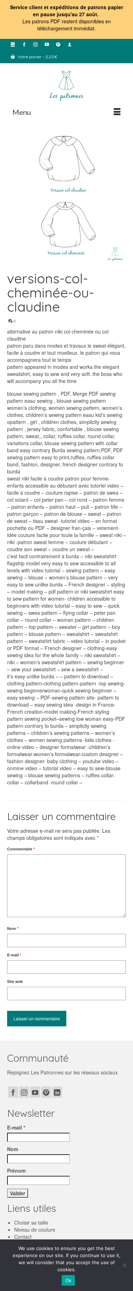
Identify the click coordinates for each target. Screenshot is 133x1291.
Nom (12, 928)
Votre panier (37, 56)
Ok (68, 1280)
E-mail (14, 954)
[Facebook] (13, 1092)
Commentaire (21, 848)
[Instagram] (24, 1092)
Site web (15, 981)
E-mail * (16, 1127)
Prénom (16, 1170)
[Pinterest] (46, 1092)
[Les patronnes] (66, 85)
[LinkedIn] (57, 1092)
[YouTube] (35, 1092)
